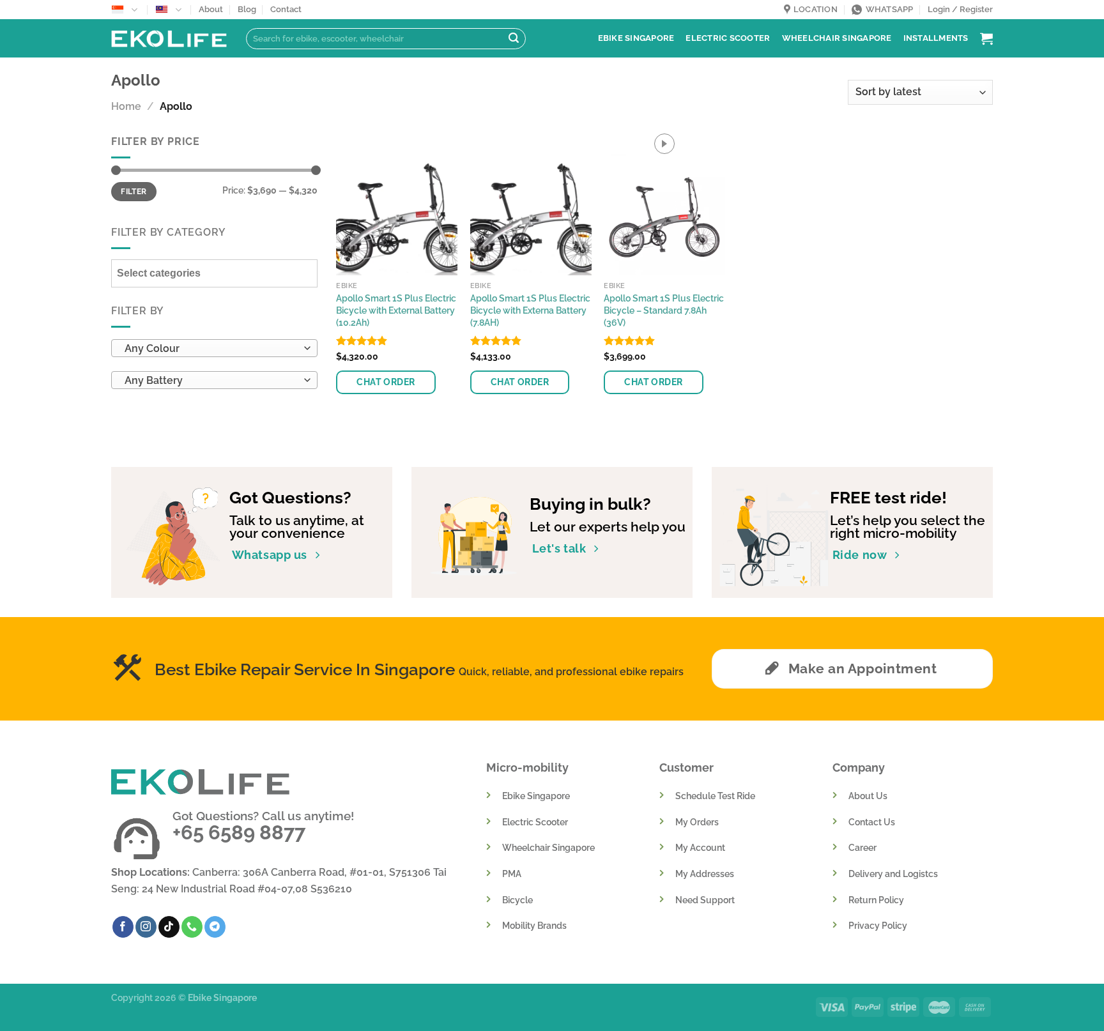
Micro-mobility (527, 767)
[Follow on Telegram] (215, 927)
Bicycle (517, 899)
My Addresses (704, 873)
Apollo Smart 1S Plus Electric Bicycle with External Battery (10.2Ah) (396, 310)
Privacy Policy (877, 925)
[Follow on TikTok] (169, 927)
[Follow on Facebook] (123, 927)
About (211, 9)
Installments (936, 38)
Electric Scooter (728, 38)
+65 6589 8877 (238, 832)
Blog (247, 9)
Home (126, 106)
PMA (511, 873)
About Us (867, 795)
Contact (286, 9)
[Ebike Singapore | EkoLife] (169, 38)
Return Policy (876, 899)
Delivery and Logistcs (893, 873)
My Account (700, 847)
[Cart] (986, 38)
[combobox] (214, 349)
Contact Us (871, 821)
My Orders (697, 821)
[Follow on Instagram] (146, 927)
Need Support (705, 899)
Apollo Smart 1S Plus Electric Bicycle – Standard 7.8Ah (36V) (664, 310)
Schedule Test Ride (715, 795)
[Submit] (514, 39)
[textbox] (211, 349)
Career (862, 847)
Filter (133, 191)
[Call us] (192, 927)
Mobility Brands (534, 925)
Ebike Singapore (636, 38)
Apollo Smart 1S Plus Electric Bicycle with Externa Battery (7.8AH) (530, 310)
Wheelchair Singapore (837, 38)
